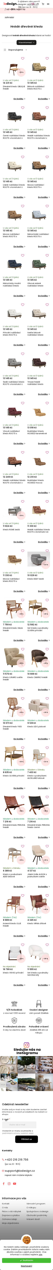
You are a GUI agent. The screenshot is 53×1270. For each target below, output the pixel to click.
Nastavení (26, 1266)
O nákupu (31, 1207)
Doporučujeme (15, 49)
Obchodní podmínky (36, 1215)
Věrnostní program (35, 1203)
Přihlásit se (26, 1139)
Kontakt (5, 1203)
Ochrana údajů (9, 1219)
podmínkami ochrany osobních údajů (17, 1133)
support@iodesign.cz (20, 1171)
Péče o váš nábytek (11, 1211)
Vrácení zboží (33, 1219)
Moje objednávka (10, 1223)
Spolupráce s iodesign (37, 1211)
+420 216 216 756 (16, 1160)
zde (40, 1254)
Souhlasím (28, 1260)
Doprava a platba (11, 1215)
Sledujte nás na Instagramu (27, 1051)
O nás (5, 1207)
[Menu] (48, 4)
